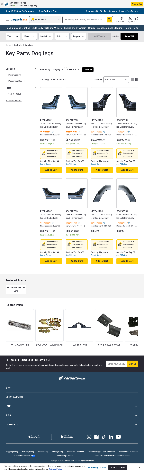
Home (8, 45)
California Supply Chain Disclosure (101, 452)
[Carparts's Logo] (19, 19)
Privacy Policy (57, 452)
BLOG (8, 415)
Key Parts (18, 45)
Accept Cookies (118, 467)
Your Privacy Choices (64, 456)
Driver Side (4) (14, 75)
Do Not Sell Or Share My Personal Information (112, 456)
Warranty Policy (28, 452)
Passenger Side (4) (16, 81)
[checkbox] (7, 75)
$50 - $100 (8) (14, 94)
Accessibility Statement (128, 452)
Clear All (88, 69)
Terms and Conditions (75, 452)
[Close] (139, 467)
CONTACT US (12, 424)
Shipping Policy (12, 452)
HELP (8, 406)
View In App (137, 4)
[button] (72, 4)
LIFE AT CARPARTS (14, 397)
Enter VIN (129, 36)
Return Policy (43, 452)
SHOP (8, 388)
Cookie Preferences (22, 456)
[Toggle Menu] (8, 20)
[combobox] (116, 79)
